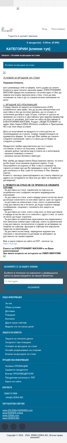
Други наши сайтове (16, 322)
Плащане (10, 315)
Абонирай (33, 287)
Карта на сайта (13, 381)
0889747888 (10, 393)
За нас (8, 303)
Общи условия (13, 307)
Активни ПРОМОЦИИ (16, 366)
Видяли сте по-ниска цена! (19, 326)
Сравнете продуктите (16, 369)
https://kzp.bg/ (10, 243)
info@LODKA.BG (14, 397)
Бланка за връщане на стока (20, 354)
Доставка (10, 311)
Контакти (10, 318)
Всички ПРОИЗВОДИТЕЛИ (19, 373)
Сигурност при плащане (18, 342)
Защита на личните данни (19, 338)
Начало (5, 55)
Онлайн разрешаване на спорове (23, 350)
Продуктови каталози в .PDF (20, 377)
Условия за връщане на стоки (25, 55)
